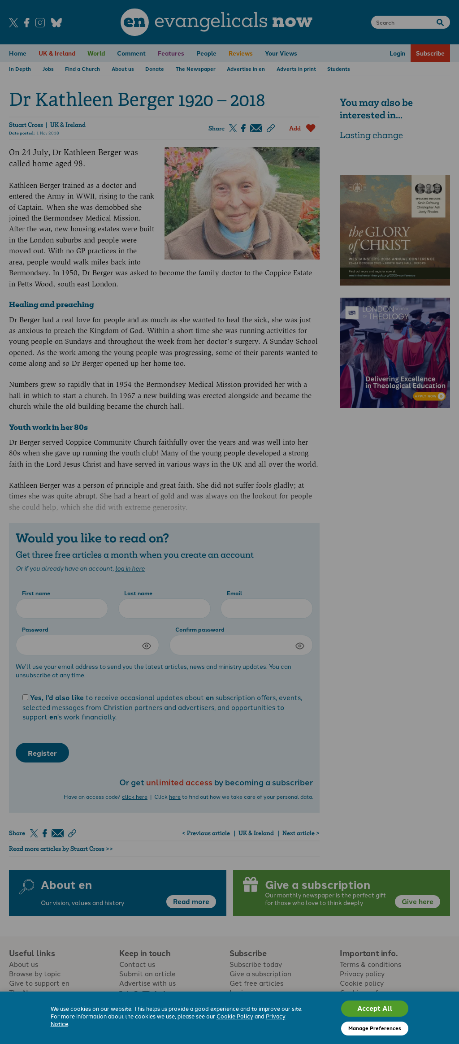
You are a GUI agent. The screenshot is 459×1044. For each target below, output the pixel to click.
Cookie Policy (235, 1016)
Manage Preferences (374, 1027)
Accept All (375, 1008)
